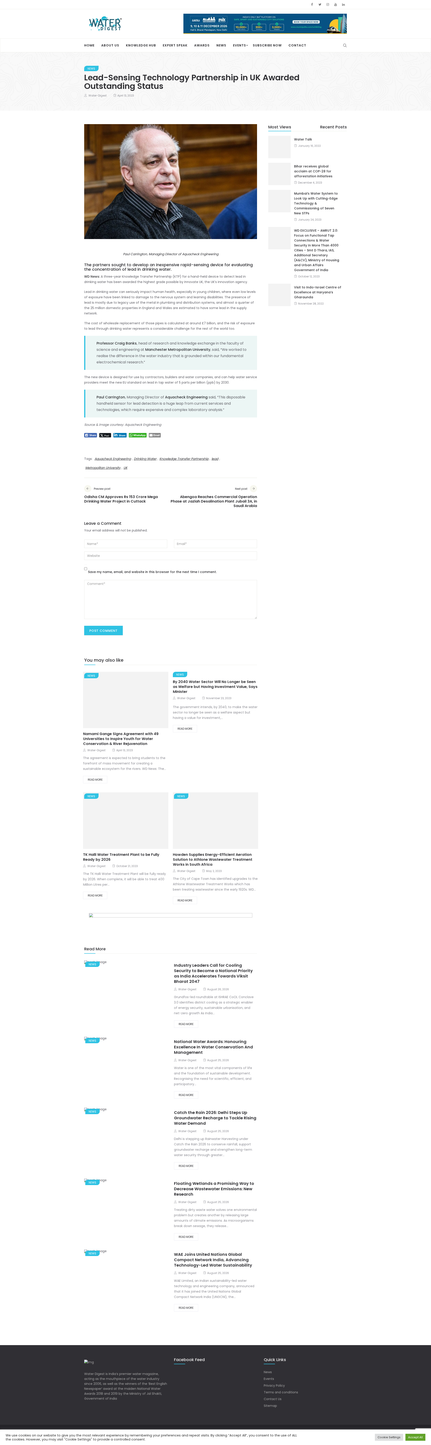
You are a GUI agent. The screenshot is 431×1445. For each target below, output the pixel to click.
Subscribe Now (267, 45)
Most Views (279, 127)
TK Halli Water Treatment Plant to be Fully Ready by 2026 (121, 857)
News (221, 45)
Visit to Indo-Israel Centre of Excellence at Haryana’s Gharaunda (317, 292)
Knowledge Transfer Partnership (184, 459)
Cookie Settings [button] (389, 1437)
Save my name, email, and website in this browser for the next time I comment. (152, 572)
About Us (110, 45)
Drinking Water (145, 459)
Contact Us (272, 1399)
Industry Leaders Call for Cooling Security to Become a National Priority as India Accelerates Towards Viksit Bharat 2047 (213, 973)
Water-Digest (97, 95)
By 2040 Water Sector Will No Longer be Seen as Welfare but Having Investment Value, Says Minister (215, 686)
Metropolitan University (103, 468)
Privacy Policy (274, 1385)
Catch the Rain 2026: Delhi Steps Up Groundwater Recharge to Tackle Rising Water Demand (215, 1118)
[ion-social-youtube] (335, 4)
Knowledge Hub (141, 45)
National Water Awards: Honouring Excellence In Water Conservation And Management (213, 1047)
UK (125, 468)
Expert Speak (175, 45)
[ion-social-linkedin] (343, 4)
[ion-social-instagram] (327, 4)
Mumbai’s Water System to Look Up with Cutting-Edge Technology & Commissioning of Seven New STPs (316, 203)
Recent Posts (333, 127)
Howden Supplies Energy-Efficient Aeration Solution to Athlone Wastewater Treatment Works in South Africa (212, 859)
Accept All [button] (415, 1437)
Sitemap (270, 1405)
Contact (297, 45)
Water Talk (303, 139)
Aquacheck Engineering (113, 459)
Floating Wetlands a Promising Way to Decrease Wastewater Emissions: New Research (214, 1189)
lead (214, 459)
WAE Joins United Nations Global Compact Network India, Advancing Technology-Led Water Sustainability (213, 1260)
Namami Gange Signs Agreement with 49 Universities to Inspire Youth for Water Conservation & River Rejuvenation (120, 738)
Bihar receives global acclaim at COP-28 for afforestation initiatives (313, 171)
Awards (202, 45)
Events (239, 45)
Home (89, 45)
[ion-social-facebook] (312, 4)
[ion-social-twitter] (320, 4)
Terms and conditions (281, 1392)
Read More (95, 780)
